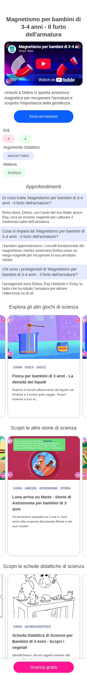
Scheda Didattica (38, 626)
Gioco (41, 367)
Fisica (29, 367)
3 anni (17, 367)
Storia (65, 488)
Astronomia (48, 488)
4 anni (17, 626)
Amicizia (30, 488)
